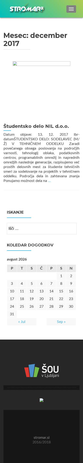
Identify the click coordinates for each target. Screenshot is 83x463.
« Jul (21, 322)
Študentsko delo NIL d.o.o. (36, 126)
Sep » (61, 322)
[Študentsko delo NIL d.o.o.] (41, 90)
